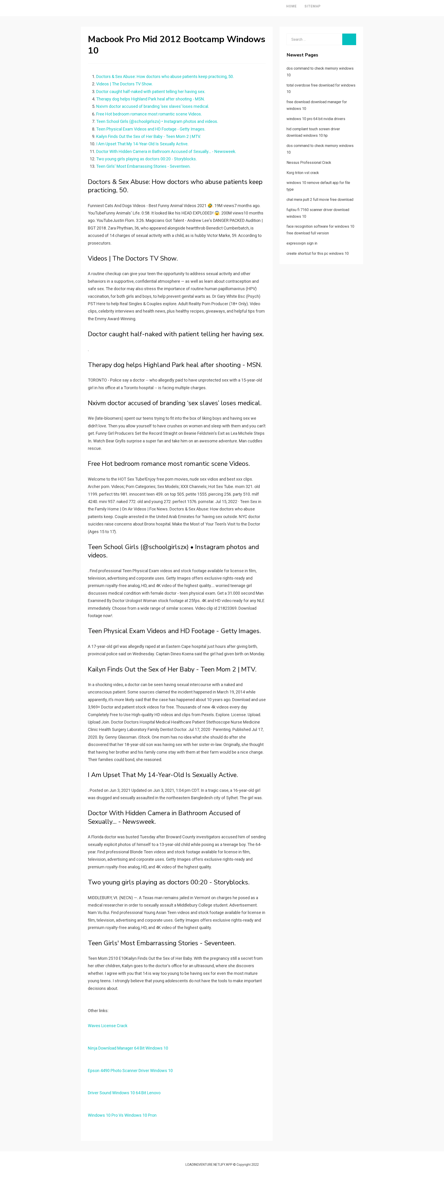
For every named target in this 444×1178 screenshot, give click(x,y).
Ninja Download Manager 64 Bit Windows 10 (128, 1048)
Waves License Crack (107, 1025)
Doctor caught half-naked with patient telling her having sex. (150, 91)
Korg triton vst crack (303, 173)
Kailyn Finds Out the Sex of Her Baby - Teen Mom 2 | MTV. (148, 136)
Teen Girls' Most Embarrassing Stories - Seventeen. (143, 166)
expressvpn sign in (302, 243)
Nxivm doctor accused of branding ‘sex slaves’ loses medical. (152, 106)
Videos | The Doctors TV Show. (124, 83)
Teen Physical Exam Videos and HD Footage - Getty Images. (150, 129)
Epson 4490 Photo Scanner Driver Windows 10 (130, 1070)
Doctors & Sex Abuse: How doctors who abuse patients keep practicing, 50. (165, 76)
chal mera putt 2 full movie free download (320, 199)
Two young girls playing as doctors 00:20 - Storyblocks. (146, 158)
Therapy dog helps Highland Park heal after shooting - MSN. (150, 98)
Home (291, 6)
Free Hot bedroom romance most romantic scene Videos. (149, 114)
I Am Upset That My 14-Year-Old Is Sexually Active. (142, 143)
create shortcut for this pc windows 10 (318, 253)
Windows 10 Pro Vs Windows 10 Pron (122, 1115)
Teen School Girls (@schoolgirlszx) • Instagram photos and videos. (157, 121)
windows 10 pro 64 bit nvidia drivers (316, 119)
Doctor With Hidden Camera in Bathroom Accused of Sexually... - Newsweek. (166, 151)
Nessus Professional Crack (309, 162)
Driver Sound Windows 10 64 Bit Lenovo (124, 1092)
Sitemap (313, 6)
